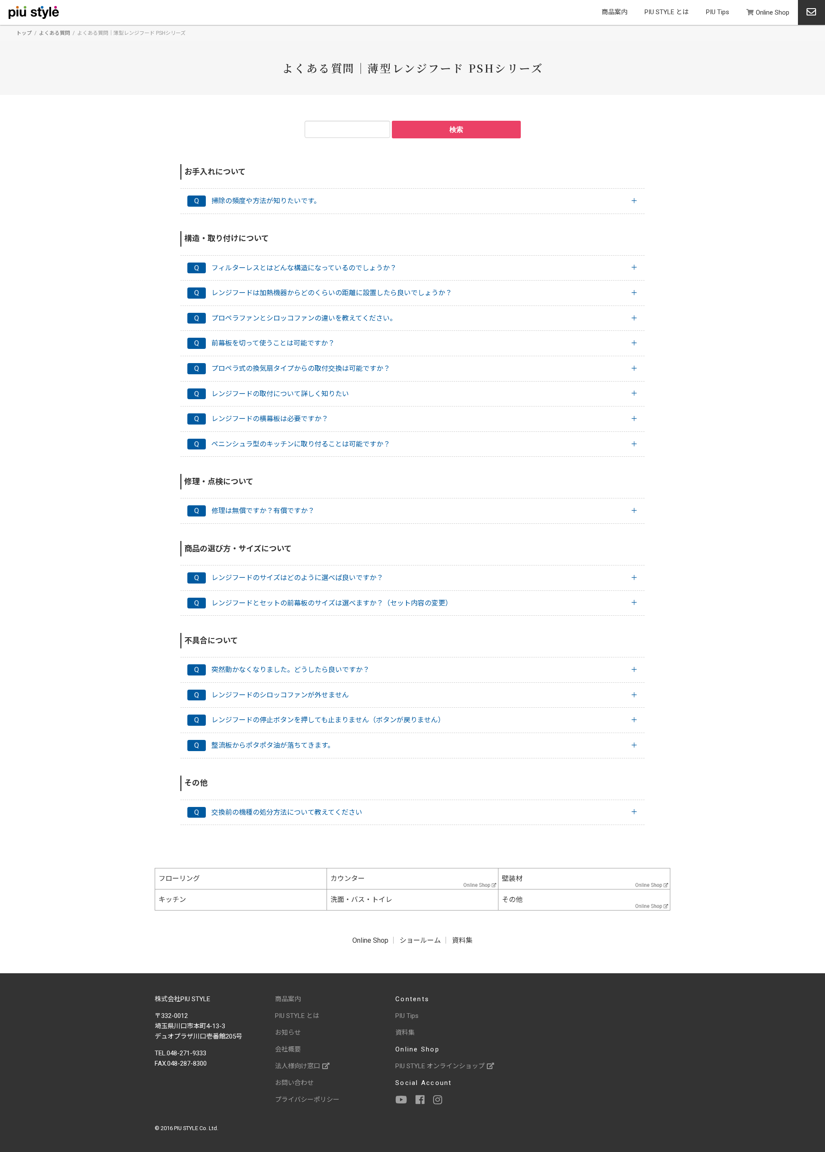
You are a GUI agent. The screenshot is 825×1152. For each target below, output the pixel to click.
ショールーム (420, 940)
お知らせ (288, 1032)
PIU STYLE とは (667, 12)
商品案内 (614, 12)
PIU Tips (717, 12)
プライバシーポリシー (307, 1099)
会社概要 (288, 1049)
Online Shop (772, 12)
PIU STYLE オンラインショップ (440, 1066)
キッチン (172, 899)
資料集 (462, 940)
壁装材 (512, 878)
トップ (24, 33)
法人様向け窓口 (297, 1066)
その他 (512, 899)
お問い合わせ (294, 1083)
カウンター (347, 878)
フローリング (179, 878)
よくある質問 (54, 33)
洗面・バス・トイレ (361, 899)
